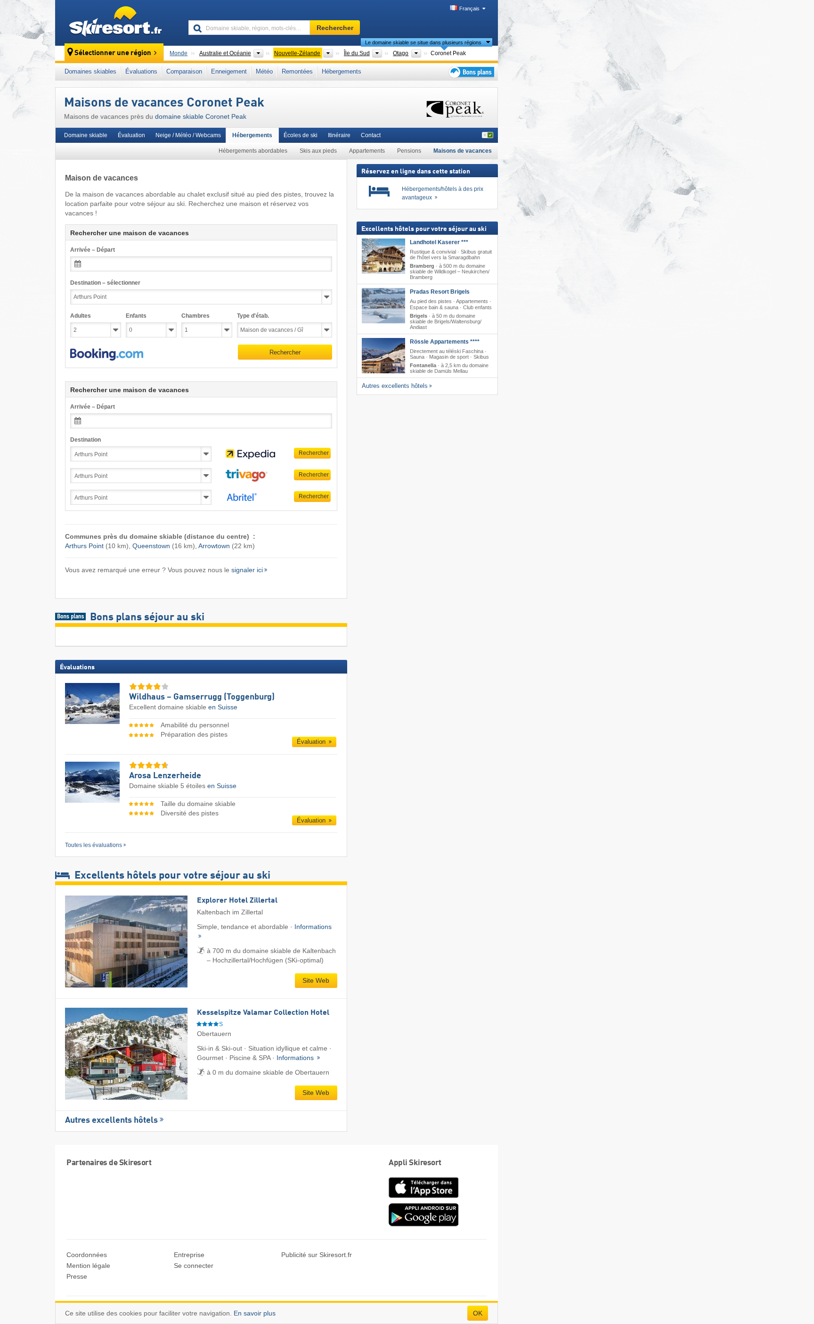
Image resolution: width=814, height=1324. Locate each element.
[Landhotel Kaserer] (383, 256)
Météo (264, 71)
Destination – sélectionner (105, 283)
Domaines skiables (90, 71)
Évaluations (141, 71)
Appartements (367, 151)
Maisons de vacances (462, 151)
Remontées (297, 71)
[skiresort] (117, 22)
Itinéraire (339, 135)
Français (469, 8)
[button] (106, 354)
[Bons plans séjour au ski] (470, 72)
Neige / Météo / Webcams (188, 135)
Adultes (80, 315)
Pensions (409, 151)
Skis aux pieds (318, 151)
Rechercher (285, 352)
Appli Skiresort (415, 1163)
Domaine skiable (85, 135)
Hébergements (341, 71)
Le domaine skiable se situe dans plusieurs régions (423, 42)
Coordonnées (86, 1254)
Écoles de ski (300, 135)
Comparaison (184, 71)
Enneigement (229, 71)
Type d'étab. (253, 315)
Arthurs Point (84, 546)
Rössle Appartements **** (445, 341)
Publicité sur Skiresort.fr (316, 1254)
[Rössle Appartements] (383, 355)
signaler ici (247, 570)
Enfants (136, 315)
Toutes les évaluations (93, 845)
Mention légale (88, 1265)
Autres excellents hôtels (111, 1120)
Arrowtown (214, 546)
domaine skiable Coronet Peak (200, 116)
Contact (371, 135)
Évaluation (131, 135)
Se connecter (193, 1265)
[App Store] (423, 1198)
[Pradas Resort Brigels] (383, 305)
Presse (76, 1276)
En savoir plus (255, 1313)
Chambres (195, 315)
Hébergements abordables (253, 151)
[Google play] (423, 1224)
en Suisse (222, 707)
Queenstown (151, 546)
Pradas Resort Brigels (440, 291)
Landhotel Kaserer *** (439, 242)
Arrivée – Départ (92, 250)
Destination (85, 439)
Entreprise (189, 1254)
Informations (296, 1057)
